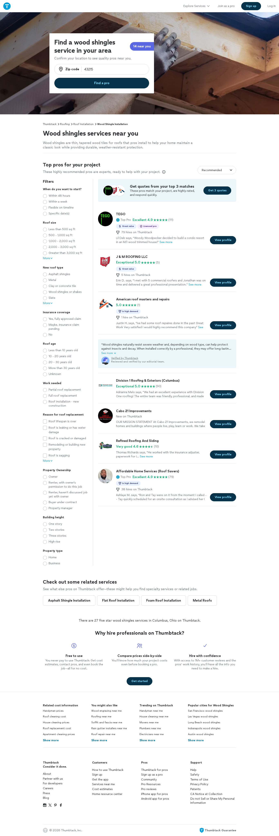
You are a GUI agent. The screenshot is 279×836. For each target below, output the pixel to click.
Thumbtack (49, 124)
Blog (46, 798)
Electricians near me (152, 734)
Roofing (65, 124)
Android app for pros (155, 798)
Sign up (97, 774)
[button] (123, 220)
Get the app (100, 779)
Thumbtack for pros (154, 770)
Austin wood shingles (201, 734)
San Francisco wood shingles (205, 710)
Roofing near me (101, 716)
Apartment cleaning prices (59, 734)
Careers (48, 788)
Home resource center (107, 794)
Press (46, 793)
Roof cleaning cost (54, 716)
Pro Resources (151, 784)
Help (193, 770)
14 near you (142, 46)
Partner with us (53, 778)
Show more (51, 740)
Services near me (103, 784)
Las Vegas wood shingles (203, 716)
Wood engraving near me (106, 710)
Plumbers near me (150, 728)
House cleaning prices (56, 722)
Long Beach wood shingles (204, 722)
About (47, 774)
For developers (52, 783)
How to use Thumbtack (107, 770)
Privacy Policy (199, 784)
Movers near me (149, 722)
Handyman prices (53, 710)
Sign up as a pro (152, 774)
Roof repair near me (103, 734)
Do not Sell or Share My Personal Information (212, 801)
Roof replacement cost (57, 728)
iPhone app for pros (154, 794)
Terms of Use (199, 779)
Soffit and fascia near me (106, 722)
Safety (194, 774)
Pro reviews (148, 789)
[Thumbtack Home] (7, 6)
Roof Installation (83, 124)
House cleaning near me (154, 716)
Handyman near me (151, 710)
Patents (195, 789)
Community (149, 779)
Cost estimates (102, 789)
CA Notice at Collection (206, 794)
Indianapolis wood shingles (204, 728)
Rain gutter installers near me (109, 728)
